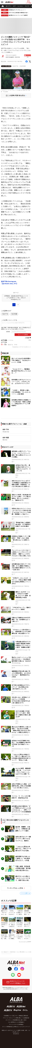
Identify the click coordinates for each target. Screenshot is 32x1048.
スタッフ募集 (18, 1015)
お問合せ (15, 1026)
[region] (16, 6)
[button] (16, 456)
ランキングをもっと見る (15, 888)
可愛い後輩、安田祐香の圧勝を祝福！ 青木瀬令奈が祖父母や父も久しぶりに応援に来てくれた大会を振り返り (22, 870)
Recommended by (23, 941)
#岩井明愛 (23, 66)
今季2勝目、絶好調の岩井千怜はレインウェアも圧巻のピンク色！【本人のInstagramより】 (16, 297)
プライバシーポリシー (8, 1017)
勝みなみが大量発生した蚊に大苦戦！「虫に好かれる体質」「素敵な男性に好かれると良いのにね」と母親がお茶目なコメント (21, 730)
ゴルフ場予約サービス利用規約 (15, 1022)
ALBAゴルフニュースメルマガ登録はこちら (17, 982)
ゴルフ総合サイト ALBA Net (8, 952)
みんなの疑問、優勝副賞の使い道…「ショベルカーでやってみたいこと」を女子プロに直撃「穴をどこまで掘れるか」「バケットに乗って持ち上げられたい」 (23, 774)
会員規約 (26, 1017)
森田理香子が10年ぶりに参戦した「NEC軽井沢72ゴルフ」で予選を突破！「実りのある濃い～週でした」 (22, 860)
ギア (14, 6)
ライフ (27, 6)
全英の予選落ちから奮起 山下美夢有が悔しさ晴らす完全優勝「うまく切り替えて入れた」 (21, 786)
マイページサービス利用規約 (16, 1024)
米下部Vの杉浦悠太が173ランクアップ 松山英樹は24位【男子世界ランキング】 (21, 687)
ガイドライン (9, 1020)
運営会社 (26, 1015)
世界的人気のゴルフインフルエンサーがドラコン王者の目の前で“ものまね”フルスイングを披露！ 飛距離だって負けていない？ (21, 512)
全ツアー (8, 6)
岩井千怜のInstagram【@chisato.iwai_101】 (9, 282)
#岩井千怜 (15, 66)
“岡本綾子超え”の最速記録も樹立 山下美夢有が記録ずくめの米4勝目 (23, 524)
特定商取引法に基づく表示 (19, 1020)
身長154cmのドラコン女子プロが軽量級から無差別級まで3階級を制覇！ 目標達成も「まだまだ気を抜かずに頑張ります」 (21, 484)
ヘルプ (20, 1026)
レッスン (20, 6)
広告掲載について (8, 1015)
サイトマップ (26, 1026)
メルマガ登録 (28, 2)
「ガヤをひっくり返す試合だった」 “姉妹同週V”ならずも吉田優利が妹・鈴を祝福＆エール (21, 631)
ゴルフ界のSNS (6, 66)
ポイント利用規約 (6, 1026)
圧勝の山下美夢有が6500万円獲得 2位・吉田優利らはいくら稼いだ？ (21, 619)
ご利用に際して (19, 1017)
